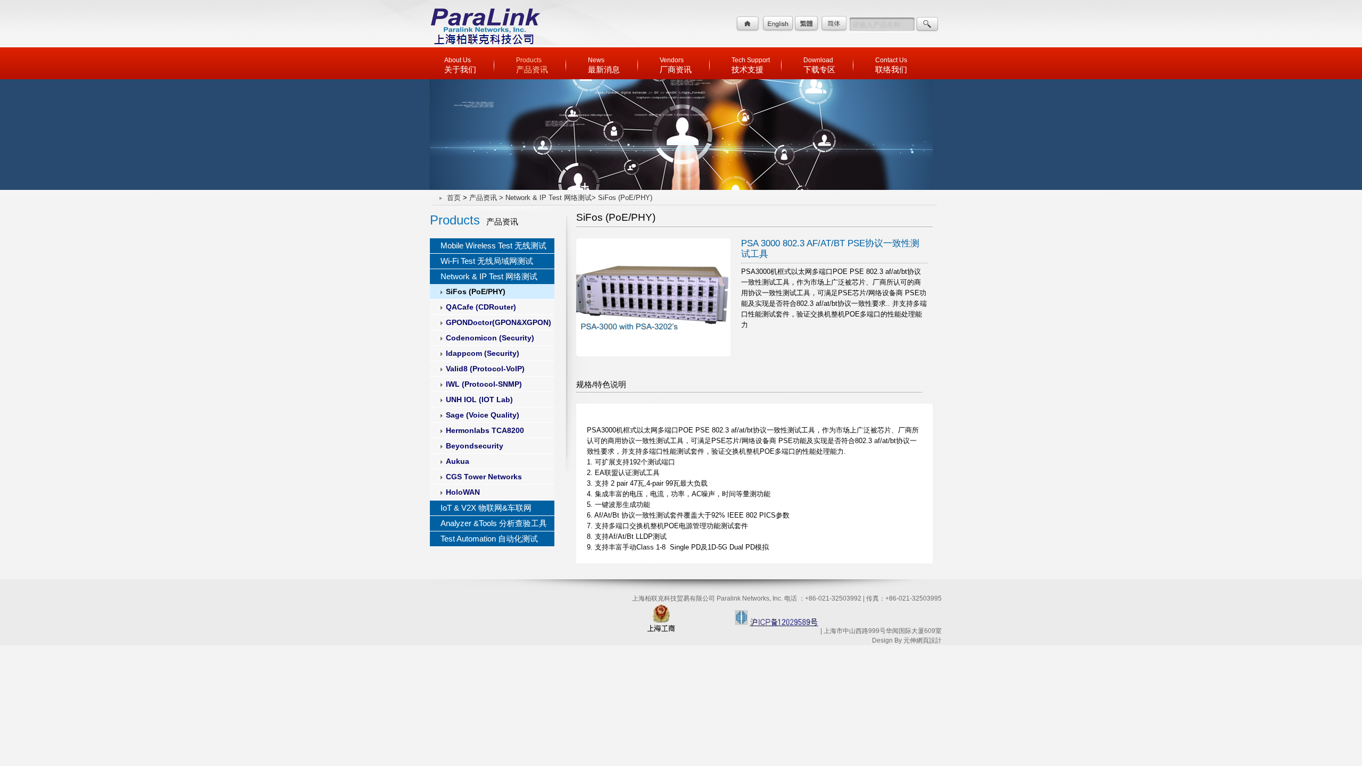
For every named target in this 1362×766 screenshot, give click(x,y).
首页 (454, 198)
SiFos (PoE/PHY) (475, 291)
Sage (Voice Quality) (482, 415)
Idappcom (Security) (482, 353)
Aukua (457, 461)
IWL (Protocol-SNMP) (484, 384)
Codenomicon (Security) (490, 338)
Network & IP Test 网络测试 (489, 276)
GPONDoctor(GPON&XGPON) (498, 322)
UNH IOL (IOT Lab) (479, 399)
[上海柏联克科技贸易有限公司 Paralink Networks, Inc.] (484, 45)
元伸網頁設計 (922, 640)
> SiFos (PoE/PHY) (622, 198)
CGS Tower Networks (484, 476)
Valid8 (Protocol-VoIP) (485, 368)
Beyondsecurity (474, 446)
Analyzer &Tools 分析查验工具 (494, 523)
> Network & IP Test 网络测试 (545, 198)
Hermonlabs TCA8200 (485, 430)
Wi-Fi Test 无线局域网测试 (487, 260)
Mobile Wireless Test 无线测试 (493, 245)
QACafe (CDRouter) (481, 307)
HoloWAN (463, 492)
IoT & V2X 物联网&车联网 (486, 507)
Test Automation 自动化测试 (489, 538)
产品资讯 (483, 198)
